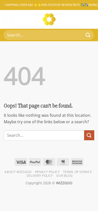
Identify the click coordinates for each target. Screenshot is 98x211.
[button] (8, 19)
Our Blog (64, 176)
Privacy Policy (47, 172)
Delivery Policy (40, 176)
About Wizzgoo (18, 172)
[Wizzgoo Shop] (49, 19)
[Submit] (88, 35)
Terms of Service (77, 172)
